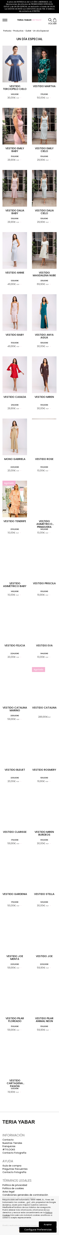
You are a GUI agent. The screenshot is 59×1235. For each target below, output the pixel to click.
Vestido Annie (14, 272)
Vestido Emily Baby (14, 149)
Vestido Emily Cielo (44, 149)
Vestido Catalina (44, 707)
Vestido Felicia (14, 645)
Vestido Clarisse (15, 832)
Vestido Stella (44, 894)
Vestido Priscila (44, 583)
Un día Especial (41, 30)
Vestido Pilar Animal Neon (44, 1019)
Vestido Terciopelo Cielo (15, 87)
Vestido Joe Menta (14, 957)
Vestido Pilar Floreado (15, 1019)
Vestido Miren (44, 397)
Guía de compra (11, 1165)
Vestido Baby (15, 335)
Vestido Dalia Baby (14, 212)
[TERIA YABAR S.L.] (29, 19)
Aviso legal (8, 1191)
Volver (52, 23)
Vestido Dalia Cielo (44, 212)
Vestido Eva (44, 645)
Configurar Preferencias (38, 1229)
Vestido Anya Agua (44, 336)
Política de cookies (13, 1188)
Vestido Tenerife (14, 521)
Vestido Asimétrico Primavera (44, 524)
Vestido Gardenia (14, 894)
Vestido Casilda (14, 397)
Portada (7, 30)
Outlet (28, 30)
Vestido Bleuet (15, 770)
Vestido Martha (44, 86)
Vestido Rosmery (44, 770)
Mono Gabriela (14, 459)
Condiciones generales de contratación (25, 1195)
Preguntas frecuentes (15, 1169)
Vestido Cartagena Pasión (15, 1083)
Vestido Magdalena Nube (44, 274)
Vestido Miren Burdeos (44, 833)
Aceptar (48, 1224)
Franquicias (8, 1146)
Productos (18, 30)
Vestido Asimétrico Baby (14, 584)
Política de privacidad (14, 1185)
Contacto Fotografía (14, 1152)
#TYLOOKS (8, 1149)
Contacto (8, 1139)
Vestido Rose (44, 459)
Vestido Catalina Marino (15, 709)
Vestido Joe (44, 956)
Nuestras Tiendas (12, 1143)
